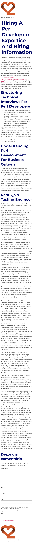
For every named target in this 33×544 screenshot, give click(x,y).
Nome (3, 487)
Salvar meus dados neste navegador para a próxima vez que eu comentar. (14, 508)
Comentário (5, 468)
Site (2, 499)
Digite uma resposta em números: (11, 511)
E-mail (3, 493)
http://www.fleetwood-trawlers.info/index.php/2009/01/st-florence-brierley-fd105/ (15, 79)
